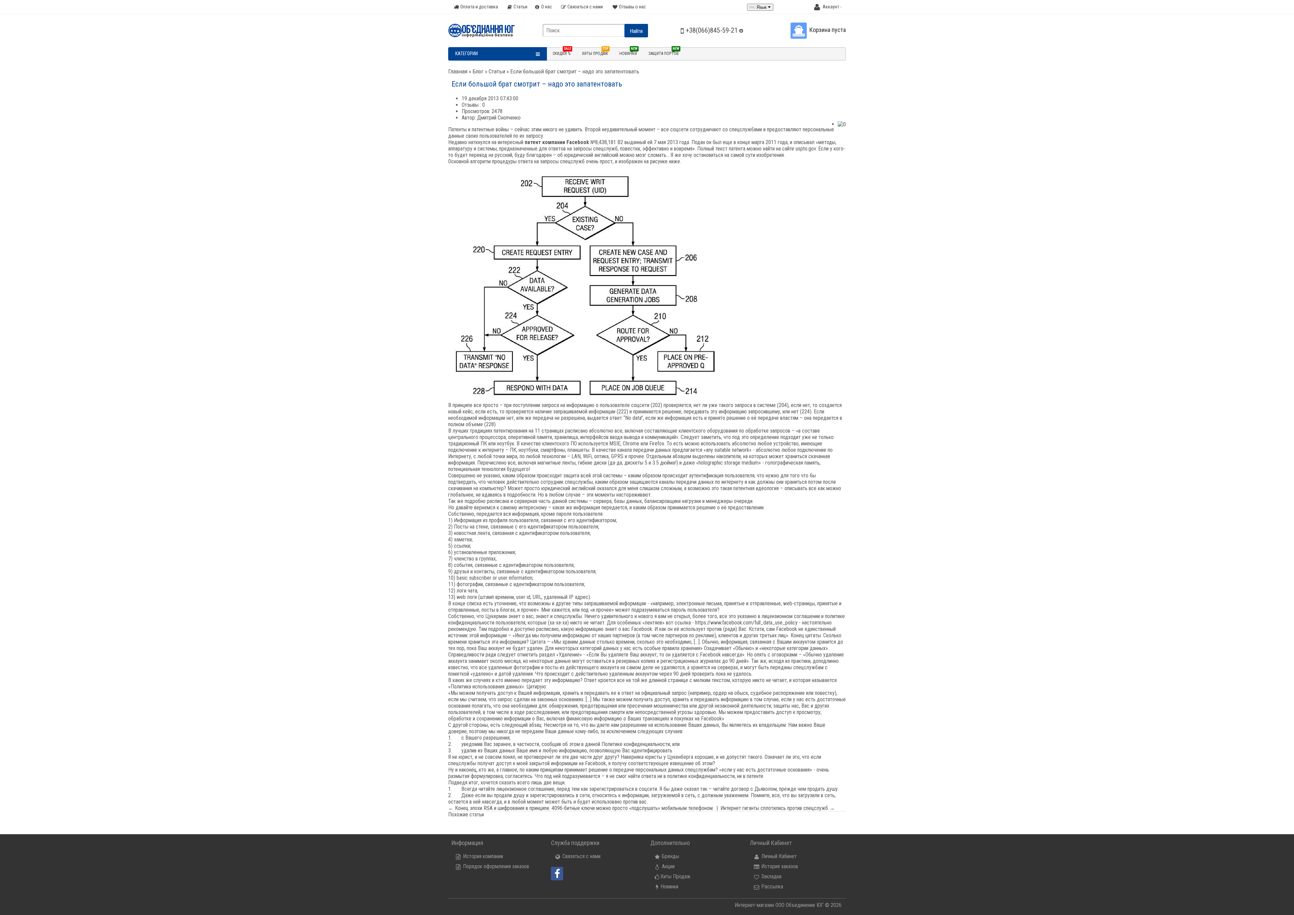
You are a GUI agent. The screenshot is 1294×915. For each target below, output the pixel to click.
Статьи (497, 71)
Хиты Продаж (675, 876)
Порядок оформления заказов (495, 866)
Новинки (628, 53)
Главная (457, 71)
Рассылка (771, 886)
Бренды (669, 856)
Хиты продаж (595, 53)
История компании (482, 856)
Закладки (770, 876)
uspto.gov (806, 148)
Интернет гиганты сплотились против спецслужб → (777, 808)
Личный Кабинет (778, 856)
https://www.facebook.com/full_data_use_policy (746, 622)
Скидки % (562, 53)
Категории (466, 53)
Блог (478, 71)
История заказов (779, 866)
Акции (667, 866)
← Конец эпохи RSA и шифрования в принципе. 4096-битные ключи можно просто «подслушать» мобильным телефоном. (581, 808)
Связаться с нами (580, 856)
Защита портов (663, 53)
